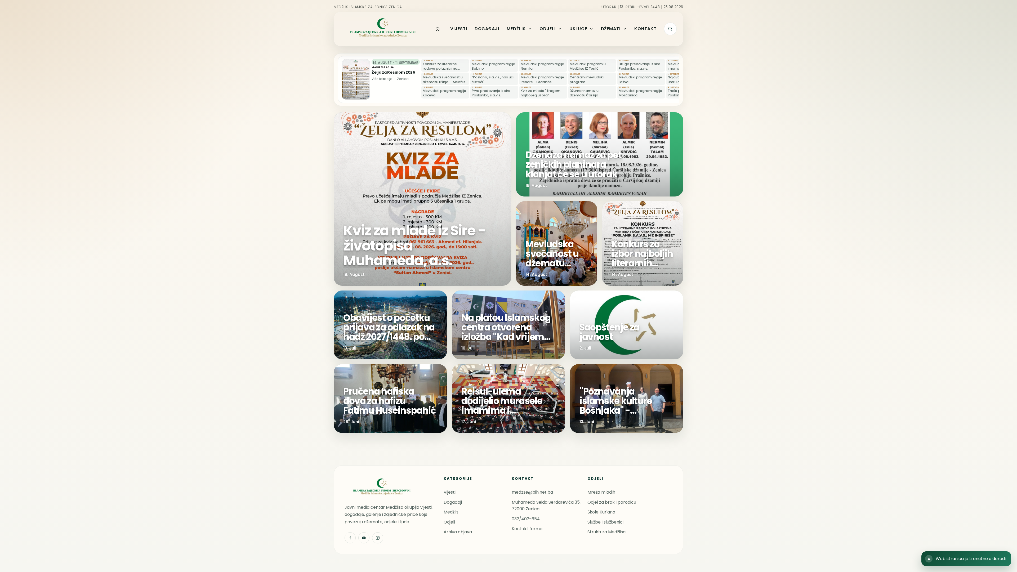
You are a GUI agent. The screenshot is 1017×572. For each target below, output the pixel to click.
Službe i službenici (605, 522)
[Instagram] (377, 537)
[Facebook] (350, 537)
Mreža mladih (601, 492)
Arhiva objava (458, 532)
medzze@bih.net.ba (532, 492)
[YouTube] (363, 537)
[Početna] (437, 29)
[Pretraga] (670, 29)
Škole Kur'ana (601, 512)
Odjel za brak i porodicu (611, 502)
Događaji (453, 502)
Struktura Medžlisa (606, 532)
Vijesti (450, 492)
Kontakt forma (527, 529)
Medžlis (451, 512)
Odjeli (449, 522)
